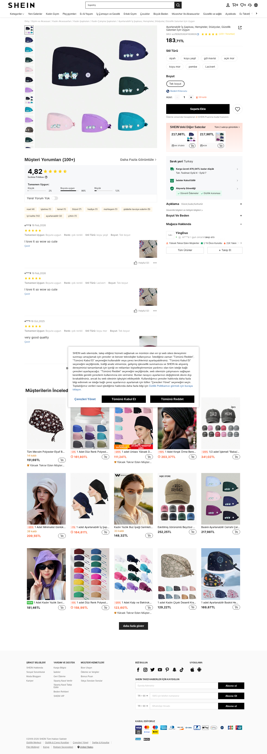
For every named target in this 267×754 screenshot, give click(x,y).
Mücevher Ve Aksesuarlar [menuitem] (186, 13)
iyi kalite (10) (33, 216)
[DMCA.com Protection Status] (146, 739)
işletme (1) (46, 209)
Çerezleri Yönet (80, 742)
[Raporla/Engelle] (155, 263)
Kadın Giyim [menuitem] (52, 13)
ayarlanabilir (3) (54, 216)
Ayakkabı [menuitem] (230, 13)
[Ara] (178, 5)
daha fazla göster (133, 625)
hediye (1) (93, 209)
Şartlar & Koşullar (100, 742)
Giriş (27, 21)
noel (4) (31, 209)
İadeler (57, 672)
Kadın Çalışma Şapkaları (104, 21)
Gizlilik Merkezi (33, 742)
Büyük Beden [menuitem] (160, 13)
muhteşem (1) (110, 209)
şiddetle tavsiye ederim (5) (137, 209)
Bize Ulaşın (86, 667)
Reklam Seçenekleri (63, 747)
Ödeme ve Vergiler (90, 672)
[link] (235, 5)
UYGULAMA (196, 663)
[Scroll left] (252, 13)
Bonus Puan (87, 676)
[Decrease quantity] (177, 97)
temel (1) (61, 209)
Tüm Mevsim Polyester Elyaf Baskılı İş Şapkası (46, 451)
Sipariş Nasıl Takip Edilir (63, 686)
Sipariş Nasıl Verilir (63, 681)
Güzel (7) (76, 209)
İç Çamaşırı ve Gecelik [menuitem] (108, 13)
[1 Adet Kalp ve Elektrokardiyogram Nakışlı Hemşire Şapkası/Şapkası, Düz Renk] (133, 574)
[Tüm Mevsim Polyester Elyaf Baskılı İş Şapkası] (46, 423)
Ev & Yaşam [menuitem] (86, 13)
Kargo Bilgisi (60, 667)
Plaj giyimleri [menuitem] (69, 13)
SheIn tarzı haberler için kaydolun (157, 679)
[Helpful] (135, 263)
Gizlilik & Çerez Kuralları (57, 742)
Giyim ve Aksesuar (40, 21)
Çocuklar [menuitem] (145, 13)
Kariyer (29, 681)
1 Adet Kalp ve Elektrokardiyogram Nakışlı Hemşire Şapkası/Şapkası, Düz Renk (134, 602)
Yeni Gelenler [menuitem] (35, 13)
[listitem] (183, 140)
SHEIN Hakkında (34, 667)
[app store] (192, 671)
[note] (46, 465)
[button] (250, 5)
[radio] (172, 58)
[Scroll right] (256, 13)
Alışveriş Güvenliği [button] (186, 188)
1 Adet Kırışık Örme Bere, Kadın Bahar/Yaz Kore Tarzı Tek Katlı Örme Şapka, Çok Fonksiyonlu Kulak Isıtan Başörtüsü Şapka (177, 451)
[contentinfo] (189, 729)
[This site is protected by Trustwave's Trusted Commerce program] (138, 739)
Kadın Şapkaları (81, 21)
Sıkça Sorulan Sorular (91, 681)
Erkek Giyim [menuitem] (130, 13)
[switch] (55, 198)
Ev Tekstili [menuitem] (245, 13)
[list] (160, 669)
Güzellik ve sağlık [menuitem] (212, 13)
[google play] (199, 671)
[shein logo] (21, 5)
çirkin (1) (72, 216)
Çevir (27, 246)
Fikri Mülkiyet (32, 747)
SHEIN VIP (59, 696)
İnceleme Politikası (36, 177)
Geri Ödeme (60, 676)
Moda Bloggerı (33, 676)
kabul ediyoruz (145, 721)
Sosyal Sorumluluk (35, 672)
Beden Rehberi (61, 691)
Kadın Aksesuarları (61, 21)
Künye (46, 747)
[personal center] (228, 5)
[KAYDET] (237, 109)
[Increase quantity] (191, 97)
